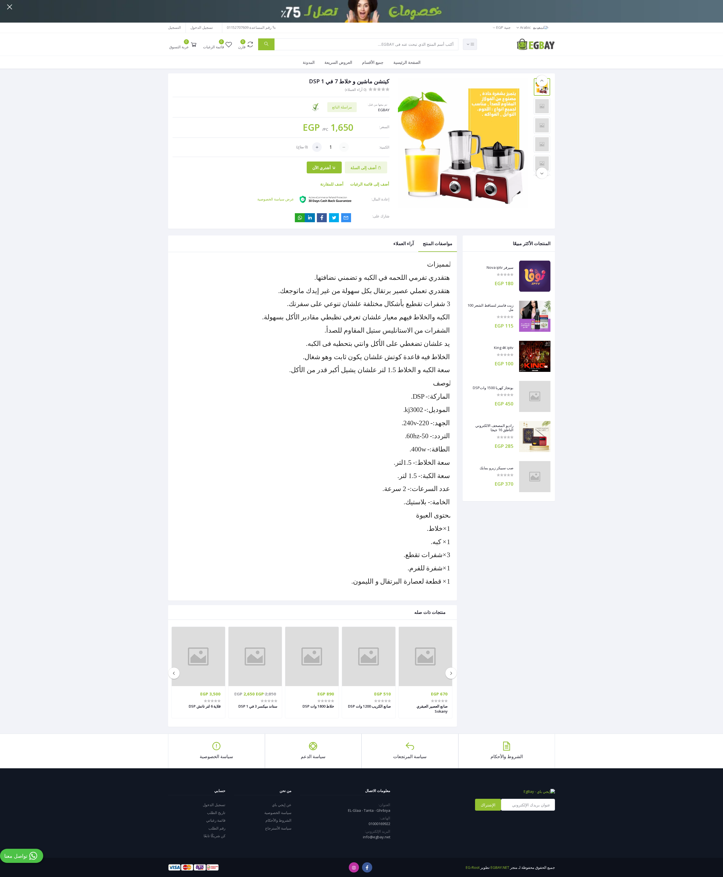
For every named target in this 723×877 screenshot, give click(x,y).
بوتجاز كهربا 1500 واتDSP (493, 388)
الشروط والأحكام (278, 820)
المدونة (309, 62)
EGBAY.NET (500, 867)
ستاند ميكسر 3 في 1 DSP (257, 706)
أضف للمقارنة (331, 184)
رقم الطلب (216, 828)
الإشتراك (488, 805)
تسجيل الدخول (201, 27)
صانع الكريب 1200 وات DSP (369, 706)
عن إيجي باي (281, 804)
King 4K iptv (503, 348)
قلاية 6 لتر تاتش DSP (205, 706)
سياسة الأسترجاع (278, 828)
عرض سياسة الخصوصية (275, 199)
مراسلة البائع (342, 107)
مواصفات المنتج (437, 243)
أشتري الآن (322, 167)
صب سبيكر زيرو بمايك (496, 468)
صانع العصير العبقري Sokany (432, 709)
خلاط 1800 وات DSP (318, 706)
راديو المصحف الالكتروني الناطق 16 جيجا (494, 428)
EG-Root (473, 867)
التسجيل (174, 27)
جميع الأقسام (373, 62)
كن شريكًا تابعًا (214, 835)
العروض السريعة (338, 62)
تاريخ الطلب (216, 812)
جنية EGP (503, 27)
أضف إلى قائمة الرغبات (369, 184)
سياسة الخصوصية (277, 812)
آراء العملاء (403, 243)
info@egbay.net (376, 836)
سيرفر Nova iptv (500, 267)
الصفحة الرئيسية (407, 62)
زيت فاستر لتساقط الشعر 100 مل (490, 307)
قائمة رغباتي (215, 820)
